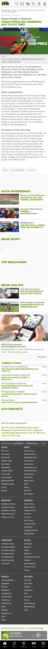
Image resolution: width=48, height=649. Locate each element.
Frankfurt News (30, 454)
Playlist (22, 3)
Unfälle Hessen (30, 511)
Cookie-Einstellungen (35, 628)
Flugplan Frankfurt (31, 530)
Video (34, 646)
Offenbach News (30, 471)
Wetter (33, 3)
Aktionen (27, 547)
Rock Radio (5, 464)
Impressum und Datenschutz (13, 628)
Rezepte (4, 587)
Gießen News (29, 474)
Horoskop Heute (7, 544)
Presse (26, 600)
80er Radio (5, 454)
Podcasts (27, 560)
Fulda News (28, 477)
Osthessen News (7, 507)
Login (26, 610)
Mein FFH (45, 3)
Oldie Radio (5, 467)
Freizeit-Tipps (6, 597)
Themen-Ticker (11, 363)
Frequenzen (28, 590)
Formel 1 (32, 170)
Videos (26, 550)
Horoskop (6, 540)
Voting (26, 570)
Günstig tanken (30, 524)
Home (5, 646)
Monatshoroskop (7, 554)
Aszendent (5, 564)
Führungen (28, 597)
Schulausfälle (29, 534)
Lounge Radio (6, 477)
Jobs (25, 593)
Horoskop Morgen (8, 547)
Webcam (39, 3)
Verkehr (28, 500)
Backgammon (6, 613)
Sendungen (28, 544)
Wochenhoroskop (8, 550)
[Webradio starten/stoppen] (38, 635)
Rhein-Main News (8, 514)
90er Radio (5, 457)
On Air (27, 540)
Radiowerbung (29, 603)
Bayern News (29, 481)
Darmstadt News (30, 467)
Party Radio (5, 474)
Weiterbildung (29, 607)
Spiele (3, 607)
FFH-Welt (28, 577)
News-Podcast (29, 564)
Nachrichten (6, 10)
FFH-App (41, 357)
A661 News (28, 520)
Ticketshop (5, 600)
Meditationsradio (7, 484)
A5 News (27, 517)
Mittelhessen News (8, 511)
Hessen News (29, 451)
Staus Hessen (29, 504)
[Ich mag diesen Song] (33, 635)
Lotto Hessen (6, 603)
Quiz (3, 617)
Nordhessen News (8, 504)
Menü (43, 646)
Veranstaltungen (7, 580)
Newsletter (28, 583)
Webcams (27, 554)
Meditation (5, 590)
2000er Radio (6, 461)
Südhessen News (7, 517)
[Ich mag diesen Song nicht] (43, 635)
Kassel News (29, 464)
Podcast (24, 646)
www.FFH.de (17, 443)
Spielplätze (5, 583)
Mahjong (4, 610)
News (27, 447)
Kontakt (27, 587)
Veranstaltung (17, 170)
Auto (5, 170)
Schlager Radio (6, 471)
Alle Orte (27, 491)
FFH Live (4, 451)
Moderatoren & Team (32, 557)
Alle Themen (29, 494)
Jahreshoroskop (7, 557)
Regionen (6, 500)
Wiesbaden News (30, 457)
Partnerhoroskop (7, 560)
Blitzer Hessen (29, 507)
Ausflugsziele (6, 593)
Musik (14, 646)
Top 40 (4, 487)
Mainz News (28, 461)
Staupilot (28, 3)
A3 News (27, 514)
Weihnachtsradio (7, 481)
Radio (4, 447)
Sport (14, 10)
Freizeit (5, 577)
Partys (3, 620)
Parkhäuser (28, 527)
